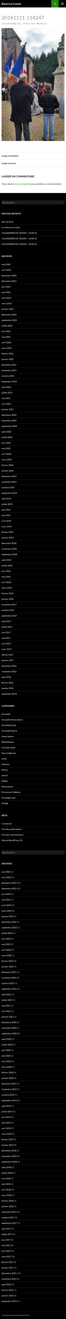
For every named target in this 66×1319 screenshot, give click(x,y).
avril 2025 (6, 270)
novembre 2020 (9, 420)
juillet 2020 (7, 437)
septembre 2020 (9, 426)
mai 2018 (6, 576)
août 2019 (6, 498)
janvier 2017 (8, 660)
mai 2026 (6, 264)
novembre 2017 (9, 604)
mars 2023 (7, 303)
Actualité (6, 714)
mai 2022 (6, 337)
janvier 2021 (8, 409)
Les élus (43, 23)
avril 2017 (6, 643)
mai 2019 (6, 515)
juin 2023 (6, 286)
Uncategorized (8, 797)
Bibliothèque (8, 742)
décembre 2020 (9, 415)
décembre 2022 (9, 314)
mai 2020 (6, 448)
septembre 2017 (9, 615)
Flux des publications (12, 829)
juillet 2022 (7, 325)
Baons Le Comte (11, 3)
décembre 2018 (9, 543)
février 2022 (7, 353)
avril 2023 (6, 297)
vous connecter (22, 183)
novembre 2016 (9, 671)
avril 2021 (6, 403)
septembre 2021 (9, 381)
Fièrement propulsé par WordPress (16, 1315)
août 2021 (6, 387)
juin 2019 (6, 509)
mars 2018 (7, 587)
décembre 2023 (9, 281)
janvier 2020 (8, 470)
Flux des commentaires (12, 834)
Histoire (5, 764)
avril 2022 (6, 342)
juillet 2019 (7, 504)
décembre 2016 (9, 666)
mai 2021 (6, 398)
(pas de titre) (7, 221)
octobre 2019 (8, 487)
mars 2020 (7, 459)
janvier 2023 (8, 309)
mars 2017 (7, 649)
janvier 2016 (8, 688)
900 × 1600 (30, 23)
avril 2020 (6, 454)
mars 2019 (7, 526)
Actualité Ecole (9, 725)
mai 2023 (6, 292)
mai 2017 (6, 638)
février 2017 (7, 654)
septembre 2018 (9, 554)
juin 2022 (6, 331)
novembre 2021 (9, 370)
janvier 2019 (8, 537)
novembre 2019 (9, 482)
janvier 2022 (8, 359)
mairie (5, 775)
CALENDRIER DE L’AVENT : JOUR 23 (19, 238)
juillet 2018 (7, 565)
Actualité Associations (12, 719)
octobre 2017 (8, 610)
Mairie (5, 769)
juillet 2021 (7, 392)
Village (5, 803)
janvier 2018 (8, 599)
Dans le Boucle (9, 753)
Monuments (7, 786)
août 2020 (6, 431)
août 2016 (6, 677)
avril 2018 (6, 582)
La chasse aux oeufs (11, 227)
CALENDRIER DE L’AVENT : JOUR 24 (19, 233)
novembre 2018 (9, 548)
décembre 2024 (9, 275)
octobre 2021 (8, 376)
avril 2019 (6, 521)
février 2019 (7, 532)
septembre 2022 (9, 320)
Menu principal (62, 3)
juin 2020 (6, 442)
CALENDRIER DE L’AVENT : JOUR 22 (19, 244)
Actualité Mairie (9, 730)
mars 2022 (7, 348)
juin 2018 (6, 571)
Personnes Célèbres (11, 792)
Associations (8, 736)
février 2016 (7, 682)
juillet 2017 (7, 626)
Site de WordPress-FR (12, 840)
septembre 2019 (9, 493)
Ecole (4, 758)
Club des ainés (8, 747)
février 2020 (7, 465)
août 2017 (6, 621)
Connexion (7, 823)
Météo (5, 781)
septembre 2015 (9, 693)
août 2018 (6, 560)
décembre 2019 (9, 476)
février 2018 (7, 593)
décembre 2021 (9, 364)
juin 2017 (6, 632)
